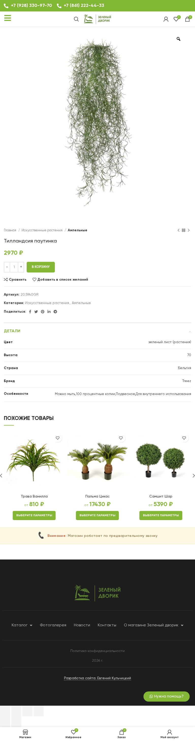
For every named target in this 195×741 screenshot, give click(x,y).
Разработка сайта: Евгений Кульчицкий (97, 678)
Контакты (107, 625)
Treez (186, 381)
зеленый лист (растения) (170, 342)
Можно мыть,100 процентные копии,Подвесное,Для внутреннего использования (123, 394)
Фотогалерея (53, 625)
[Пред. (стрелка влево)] (5, 721)
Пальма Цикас (97, 496)
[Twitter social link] (36, 311)
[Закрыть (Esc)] (5, 711)
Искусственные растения (42, 230)
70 (189, 355)
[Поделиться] (16, 711)
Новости (82, 625)
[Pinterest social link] (42, 311)
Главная (10, 230)
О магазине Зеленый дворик (151, 625)
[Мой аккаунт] (166, 19)
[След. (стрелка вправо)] (16, 721)
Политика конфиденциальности (97, 651)
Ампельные (77, 230)
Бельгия (184, 368)
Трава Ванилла (34, 496)
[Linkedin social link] (49, 311)
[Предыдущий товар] (178, 230)
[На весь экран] (27, 711)
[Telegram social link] (55, 311)
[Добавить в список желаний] (57, 437)
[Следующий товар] (188, 230)
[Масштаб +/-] (39, 711)
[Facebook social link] (30, 311)
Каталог (19, 625)
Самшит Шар (160, 496)
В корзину (41, 267)
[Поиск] (76, 19)
